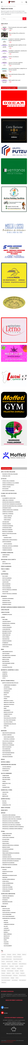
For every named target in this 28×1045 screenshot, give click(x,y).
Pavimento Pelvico (8, 714)
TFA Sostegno (5, 770)
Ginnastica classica (8, 700)
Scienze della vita (6, 805)
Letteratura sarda (7, 527)
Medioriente (19, 968)
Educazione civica (6, 563)
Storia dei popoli (6, 885)
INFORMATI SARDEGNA (11, 1040)
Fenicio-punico (5, 843)
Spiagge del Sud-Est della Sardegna (11, 822)
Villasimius (4, 982)
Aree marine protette (7, 651)
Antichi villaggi (6, 908)
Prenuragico (5, 851)
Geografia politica (6, 602)
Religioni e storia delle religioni (10, 474)
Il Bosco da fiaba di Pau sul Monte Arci (16, 33)
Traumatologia (6, 787)
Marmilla (6, 932)
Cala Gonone (9, 956)
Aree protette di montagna (8, 733)
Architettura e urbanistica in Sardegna (11, 504)
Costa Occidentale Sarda (7, 959)
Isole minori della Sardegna (9, 655)
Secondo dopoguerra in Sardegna (10, 860)
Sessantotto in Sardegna (8, 862)
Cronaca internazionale (8, 484)
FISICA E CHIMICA (5, 569)
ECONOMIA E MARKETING (7, 552)
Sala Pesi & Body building (9, 720)
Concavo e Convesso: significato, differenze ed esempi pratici (15, 63)
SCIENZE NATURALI (5, 798)
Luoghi (3, 617)
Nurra (5, 940)
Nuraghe (16, 970)
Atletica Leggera (8, 689)
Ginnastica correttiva (9, 702)
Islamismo (11, 966)
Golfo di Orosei (5, 966)
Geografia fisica (6, 600)
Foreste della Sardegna (8, 745)
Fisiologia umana (6, 779)
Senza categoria (5, 807)
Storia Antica (5, 881)
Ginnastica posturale (9, 704)
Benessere (6, 692)
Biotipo (5, 694)
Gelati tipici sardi (6, 580)
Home (2, 6)
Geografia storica (6, 604)
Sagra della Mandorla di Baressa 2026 (16, 74)
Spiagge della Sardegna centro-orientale (12, 828)
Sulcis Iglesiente (8, 945)
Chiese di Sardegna (17, 956)
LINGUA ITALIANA (5, 612)
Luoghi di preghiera (7, 627)
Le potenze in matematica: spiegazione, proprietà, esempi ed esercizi (16, 39)
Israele (16, 966)
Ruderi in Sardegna (7, 640)
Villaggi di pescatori (7, 667)
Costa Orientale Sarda (17, 959)
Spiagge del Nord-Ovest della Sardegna (11, 819)
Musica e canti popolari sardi (9, 533)
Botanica (4, 803)
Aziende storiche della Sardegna (10, 509)
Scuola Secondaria (5, 977)
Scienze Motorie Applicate (10, 723)
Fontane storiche (6, 523)
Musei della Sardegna (7, 531)
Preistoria (4, 877)
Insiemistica (5, 676)
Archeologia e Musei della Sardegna (11, 502)
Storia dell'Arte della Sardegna (10, 546)
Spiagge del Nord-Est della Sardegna (11, 817)
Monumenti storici (6, 633)
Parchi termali (5, 637)
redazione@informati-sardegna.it (7, 1041)
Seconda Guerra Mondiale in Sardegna (11, 858)
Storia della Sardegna (6, 980)
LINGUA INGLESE (5, 609)
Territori (3, 906)
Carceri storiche (6, 621)
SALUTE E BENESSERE (6, 773)
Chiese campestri (8, 515)
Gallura (6, 926)
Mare (2, 649)
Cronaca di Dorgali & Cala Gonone (10, 482)
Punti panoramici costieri (8, 663)
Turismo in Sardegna (7, 550)
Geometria (4, 674)
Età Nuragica (5, 841)
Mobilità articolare (8, 712)
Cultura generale (6, 766)
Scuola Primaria (22, 975)
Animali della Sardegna (8, 500)
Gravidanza (6, 706)
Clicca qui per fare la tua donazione (14, 1033)
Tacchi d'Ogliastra (6, 754)
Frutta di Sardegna (7, 578)
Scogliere (4, 665)
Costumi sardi (5, 521)
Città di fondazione (6, 914)
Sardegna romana (6, 855)
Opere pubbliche (6, 635)
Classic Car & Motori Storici (9, 493)
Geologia (4, 794)
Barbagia (6, 922)
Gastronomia (4, 574)
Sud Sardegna (14, 980)
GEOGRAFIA (4, 596)
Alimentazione (5, 775)
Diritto (4, 561)
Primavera (15, 975)
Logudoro (6, 928)
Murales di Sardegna (7, 529)
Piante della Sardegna (9, 739)
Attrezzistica (7, 690)
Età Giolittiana (5, 839)
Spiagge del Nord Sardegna (8, 815)
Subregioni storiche (7, 644)
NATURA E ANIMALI (5, 762)
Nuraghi (21, 970)
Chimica (4, 571)
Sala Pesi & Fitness (8, 722)
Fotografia (5, 899)
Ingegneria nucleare (7, 901)
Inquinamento (7, 710)
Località (21, 966)
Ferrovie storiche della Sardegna (10, 845)
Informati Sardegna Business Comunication (13, 607)
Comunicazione (5, 897)
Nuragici (3, 973)
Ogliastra (6, 941)
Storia (3, 831)
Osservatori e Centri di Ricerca (9, 539)
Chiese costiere (7, 517)
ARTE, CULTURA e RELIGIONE (8, 471)
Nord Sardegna (10, 970)
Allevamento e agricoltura (8, 498)
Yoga (5, 727)
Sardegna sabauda (7, 857)
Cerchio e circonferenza (13, 56)
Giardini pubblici (6, 625)
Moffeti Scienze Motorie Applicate (10, 682)
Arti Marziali (7, 687)
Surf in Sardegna (8, 543)
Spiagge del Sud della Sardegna (10, 821)
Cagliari (3, 956)
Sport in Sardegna (6, 541)
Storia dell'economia (7, 887)
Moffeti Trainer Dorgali (7, 680)
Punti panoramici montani (8, 752)
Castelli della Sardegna (8, 837)
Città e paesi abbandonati (8, 916)
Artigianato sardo (6, 507)
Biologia (4, 801)
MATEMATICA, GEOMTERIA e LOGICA (10, 670)
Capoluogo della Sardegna (9, 912)
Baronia (14, 954)
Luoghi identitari (6, 629)
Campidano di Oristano (9, 924)
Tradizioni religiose (7, 548)
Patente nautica (6, 768)
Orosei (17, 973)
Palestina (22, 973)
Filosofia (4, 869)
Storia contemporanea (7, 883)
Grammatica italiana (7, 614)
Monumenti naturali (7, 631)
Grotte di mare (5, 653)
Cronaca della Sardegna (8, 481)
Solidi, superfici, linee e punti (14, 80)
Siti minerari (5, 642)
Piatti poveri (5, 591)
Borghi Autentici (6, 910)
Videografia (5, 903)
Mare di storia (5, 659)
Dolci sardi (5, 576)
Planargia (6, 943)
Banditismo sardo (6, 835)
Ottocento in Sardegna (7, 849)
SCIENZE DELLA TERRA (6, 790)
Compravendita (6, 554)
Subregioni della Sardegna (8, 918)
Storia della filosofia (7, 889)
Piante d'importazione (9, 737)
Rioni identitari (5, 639)
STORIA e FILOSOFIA (6, 867)
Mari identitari (5, 661)
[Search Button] (24, 18)
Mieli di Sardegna (6, 584)
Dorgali (16, 961)
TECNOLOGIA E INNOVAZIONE (8, 893)
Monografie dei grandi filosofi (9, 875)
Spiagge (3, 812)
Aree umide (5, 619)
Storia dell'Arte (6, 476)
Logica (4, 678)
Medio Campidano (8, 934)
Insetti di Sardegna (6, 747)
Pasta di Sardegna (6, 587)
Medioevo (4, 873)
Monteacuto (7, 936)
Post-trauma (7, 716)
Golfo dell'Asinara (22, 963)
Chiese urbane (7, 519)
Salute (4, 785)
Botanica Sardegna (7, 734)
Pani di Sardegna (6, 585)
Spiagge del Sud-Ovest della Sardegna (11, 824)
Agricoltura (5, 792)
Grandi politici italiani (7, 871)
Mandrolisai (7, 930)
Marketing (4, 556)
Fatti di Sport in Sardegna (8, 490)
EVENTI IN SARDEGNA (6, 566)
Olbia (13, 973)
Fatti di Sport (5, 488)
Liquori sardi (5, 582)
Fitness (5, 698)
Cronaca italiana (6, 486)
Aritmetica (4, 672)
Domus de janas (9, 961)
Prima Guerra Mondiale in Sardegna (10, 853)
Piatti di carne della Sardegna (9, 589)
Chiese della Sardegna (7, 513)
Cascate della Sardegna (8, 741)
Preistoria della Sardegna (7, 975)
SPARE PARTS (4, 810)
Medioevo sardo (6, 847)
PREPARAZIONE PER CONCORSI (8, 764)
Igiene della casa (6, 783)
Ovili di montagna (6, 748)
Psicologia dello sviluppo (10, 718)
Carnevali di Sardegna (7, 511)
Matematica (8, 968)
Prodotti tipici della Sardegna (9, 593)
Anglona (6, 920)
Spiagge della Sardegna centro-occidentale (13, 826)
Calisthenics (7, 696)
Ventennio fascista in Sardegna (9, 864)
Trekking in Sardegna (7, 756)
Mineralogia (5, 796)
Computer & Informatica (8, 896)
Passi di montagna (6, 750)
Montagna (4, 730)
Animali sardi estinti (7, 833)
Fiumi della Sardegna (7, 743)
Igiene (5, 708)
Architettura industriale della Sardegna (12, 506)
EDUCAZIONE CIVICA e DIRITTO (8, 559)
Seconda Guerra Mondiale (8, 879)
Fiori (20, 961)
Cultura (3, 496)
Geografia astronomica (8, 598)
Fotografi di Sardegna (7, 525)
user (10, 30)
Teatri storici (5, 646)
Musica (3, 759)
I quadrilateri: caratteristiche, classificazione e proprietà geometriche (17, 51)
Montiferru (6, 938)
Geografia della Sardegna (8, 623)
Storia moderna (6, 891)
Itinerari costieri (6, 657)
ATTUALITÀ (3, 478)
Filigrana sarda (7, 537)
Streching (6, 725)
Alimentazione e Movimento (10, 685)
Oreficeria (4, 535)
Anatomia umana (6, 777)
